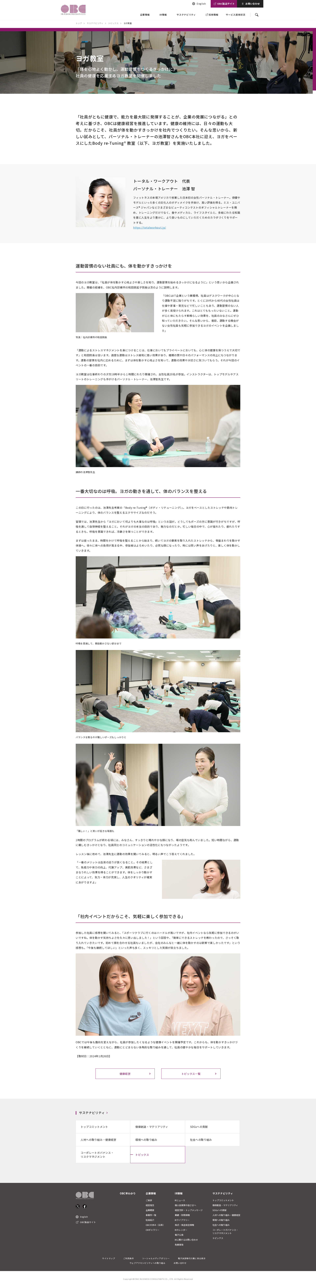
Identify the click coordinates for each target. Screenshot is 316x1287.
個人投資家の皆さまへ (185, 1205)
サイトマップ (108, 1258)
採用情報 (213, 14)
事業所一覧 (151, 1215)
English (201, 3)
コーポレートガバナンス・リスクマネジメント (97, 1155)
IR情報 (163, 14)
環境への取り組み (146, 1140)
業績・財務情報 (182, 1215)
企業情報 (145, 14)
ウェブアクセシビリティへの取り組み (147, 1263)
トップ (79, 23)
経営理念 (150, 1205)
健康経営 (125, 1074)
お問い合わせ (252, 3)
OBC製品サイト (226, 3)
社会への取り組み (201, 1140)
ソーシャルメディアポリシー (156, 1258)
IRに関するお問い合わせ (186, 1239)
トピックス (142, 1155)
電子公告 (179, 1234)
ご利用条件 (128, 1258)
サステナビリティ (186, 14)
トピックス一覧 (191, 1074)
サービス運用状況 (235, 14)
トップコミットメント (94, 1127)
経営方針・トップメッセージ (189, 1210)
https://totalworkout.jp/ (149, 227)
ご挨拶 (149, 1200)
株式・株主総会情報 (184, 1224)
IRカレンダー (181, 1229)
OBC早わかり (128, 1193)
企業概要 (150, 1210)
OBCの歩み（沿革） (155, 1224)
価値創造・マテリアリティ (151, 1127)
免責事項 (179, 1244)
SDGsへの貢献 (199, 1127)
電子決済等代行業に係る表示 (192, 1258)
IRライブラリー (182, 1220)
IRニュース (180, 1200)
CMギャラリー (152, 1229)
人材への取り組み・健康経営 (98, 1140)
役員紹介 (150, 1220)
